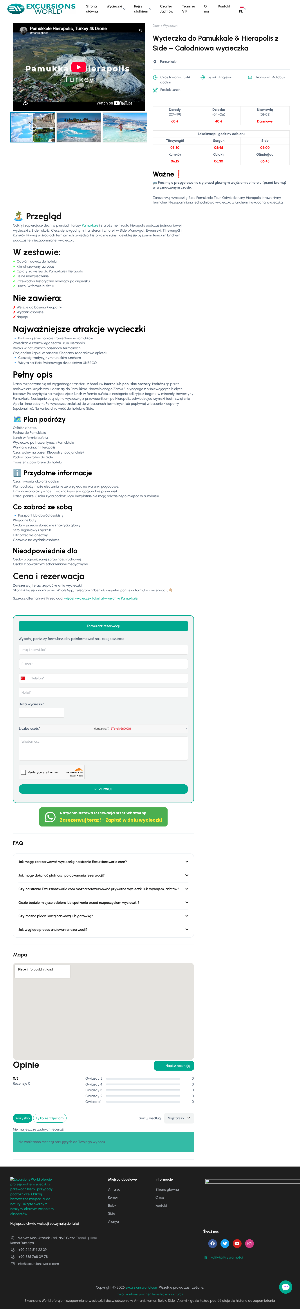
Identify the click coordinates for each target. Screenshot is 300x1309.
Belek (112, 1205)
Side (111, 1213)
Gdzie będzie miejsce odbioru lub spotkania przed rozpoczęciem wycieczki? (78, 902)
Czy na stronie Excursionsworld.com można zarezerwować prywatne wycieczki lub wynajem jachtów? (98, 889)
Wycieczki (114, 6)
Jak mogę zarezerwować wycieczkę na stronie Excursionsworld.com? (72, 862)
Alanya (113, 1221)
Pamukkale (90, 225)
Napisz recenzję (178, 1066)
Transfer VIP (188, 8)
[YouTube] (237, 1243)
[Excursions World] (41, 9)
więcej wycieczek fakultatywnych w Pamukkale (100, 598)
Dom (156, 25)
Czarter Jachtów (166, 8)
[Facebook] (212, 1243)
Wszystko (22, 1118)
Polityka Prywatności (227, 1257)
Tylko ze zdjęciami (50, 1118)
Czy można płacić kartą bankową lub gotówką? (55, 916)
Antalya (114, 1189)
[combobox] (24, 678)
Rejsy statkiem (141, 8)
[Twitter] (224, 1243)
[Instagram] (249, 1243)
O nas (207, 8)
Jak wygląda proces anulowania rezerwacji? (53, 929)
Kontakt (224, 6)
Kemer (113, 1197)
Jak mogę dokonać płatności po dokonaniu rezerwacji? (61, 875)
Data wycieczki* (32, 704)
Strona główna (92, 8)
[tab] (103, 626)
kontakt (161, 1205)
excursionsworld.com (142, 1287)
